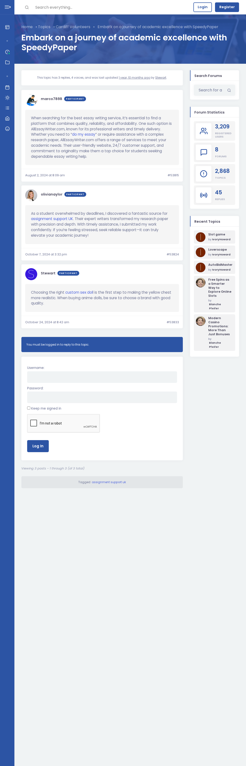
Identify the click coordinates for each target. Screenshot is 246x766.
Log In (37, 446)
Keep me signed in (46, 408)
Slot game (216, 234)
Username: (35, 368)
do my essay (83, 134)
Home (27, 27)
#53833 (172, 322)
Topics (44, 27)
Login (203, 7)
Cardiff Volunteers (73, 27)
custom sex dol (79, 292)
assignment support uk (109, 482)
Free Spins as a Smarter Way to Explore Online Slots (219, 288)
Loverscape (217, 250)
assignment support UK (52, 218)
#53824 (172, 254)
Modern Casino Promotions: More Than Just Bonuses (219, 326)
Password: (35, 388)
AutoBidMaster (219, 265)
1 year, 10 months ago (134, 78)
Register (227, 7)
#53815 (173, 175)
